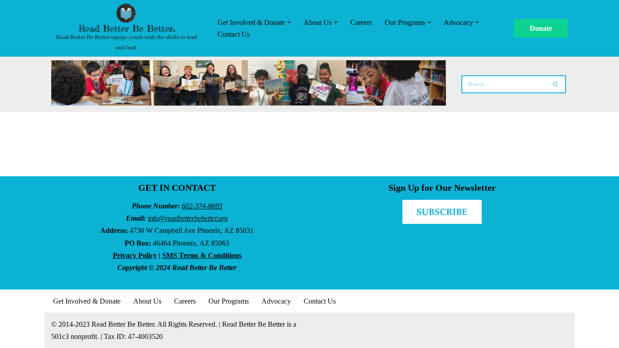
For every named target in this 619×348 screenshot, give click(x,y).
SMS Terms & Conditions (202, 255)
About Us (147, 301)
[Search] (556, 84)
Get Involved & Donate (87, 301)
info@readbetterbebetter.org (188, 218)
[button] (289, 22)
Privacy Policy (135, 255)
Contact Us (234, 34)
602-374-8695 (202, 206)
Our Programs (228, 301)
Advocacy (276, 301)
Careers (361, 22)
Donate (541, 28)
